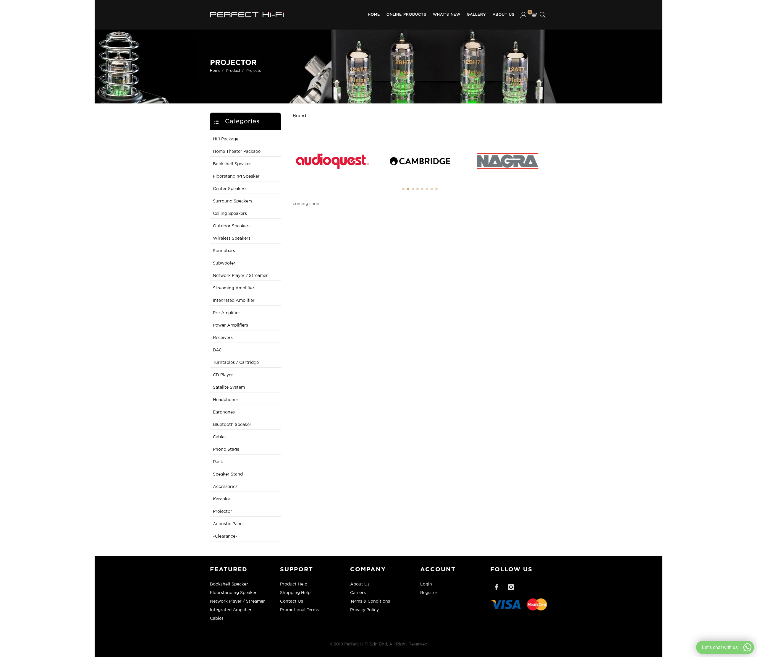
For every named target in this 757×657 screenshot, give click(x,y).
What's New (446, 14)
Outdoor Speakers (231, 226)
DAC (217, 350)
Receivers (223, 338)
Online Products (406, 14)
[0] (534, 15)
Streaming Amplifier (233, 288)
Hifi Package (225, 139)
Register (428, 593)
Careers (358, 593)
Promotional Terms (299, 610)
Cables (220, 437)
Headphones (226, 400)
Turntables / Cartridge (236, 362)
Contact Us (291, 601)
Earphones (224, 412)
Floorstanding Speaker (236, 176)
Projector (254, 70)
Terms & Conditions (370, 601)
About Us (504, 14)
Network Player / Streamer (240, 276)
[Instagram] (511, 587)
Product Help (293, 584)
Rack (218, 462)
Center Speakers (230, 189)
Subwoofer (224, 263)
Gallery (476, 14)
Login (426, 584)
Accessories (225, 487)
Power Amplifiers (230, 325)
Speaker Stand (228, 474)
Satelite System (229, 387)
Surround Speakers (232, 201)
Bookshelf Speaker (232, 164)
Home (374, 14)
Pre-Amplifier (226, 313)
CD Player (223, 375)
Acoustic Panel (228, 524)
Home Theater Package (237, 151)
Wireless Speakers (231, 238)
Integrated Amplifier (234, 300)
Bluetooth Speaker (232, 424)
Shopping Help (295, 593)
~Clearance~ (225, 536)
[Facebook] (496, 587)
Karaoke (221, 499)
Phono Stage (226, 449)
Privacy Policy (364, 610)
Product (233, 70)
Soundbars (224, 251)
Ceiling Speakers (230, 213)
